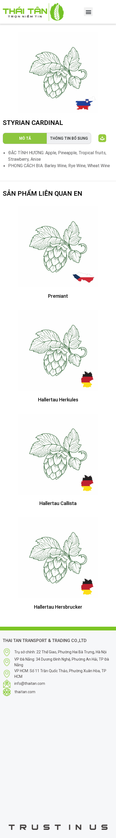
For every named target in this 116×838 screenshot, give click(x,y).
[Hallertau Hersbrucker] (58, 557)
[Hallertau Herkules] (58, 350)
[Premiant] (58, 246)
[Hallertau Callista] (58, 454)
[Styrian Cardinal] (58, 72)
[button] (88, 11)
